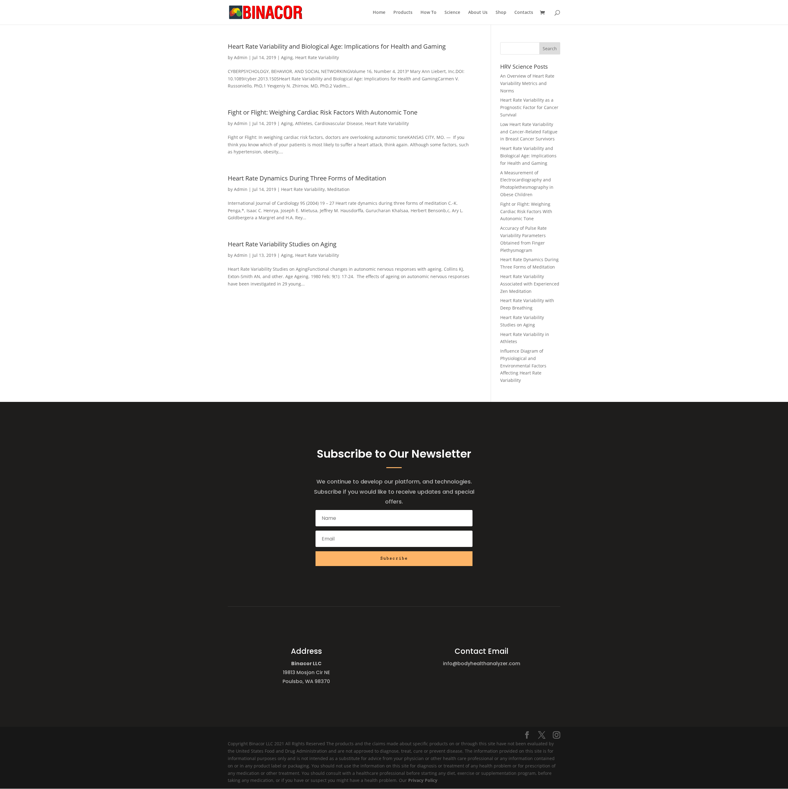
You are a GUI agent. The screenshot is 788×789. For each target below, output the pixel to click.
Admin (240, 57)
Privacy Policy (422, 780)
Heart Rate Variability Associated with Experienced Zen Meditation (529, 283)
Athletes (303, 123)
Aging (287, 57)
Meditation (338, 189)
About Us (478, 12)
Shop (501, 12)
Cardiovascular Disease (339, 123)
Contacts (523, 12)
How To (428, 12)
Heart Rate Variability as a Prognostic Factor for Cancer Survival (529, 107)
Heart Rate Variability (317, 57)
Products (402, 12)
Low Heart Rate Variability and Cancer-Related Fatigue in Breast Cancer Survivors (528, 131)
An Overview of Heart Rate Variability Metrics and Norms (527, 83)
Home (379, 12)
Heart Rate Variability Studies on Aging (282, 244)
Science (452, 12)
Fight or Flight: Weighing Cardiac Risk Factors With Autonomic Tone (322, 112)
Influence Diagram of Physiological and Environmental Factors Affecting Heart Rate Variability (523, 365)
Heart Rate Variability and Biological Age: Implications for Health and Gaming (337, 46)
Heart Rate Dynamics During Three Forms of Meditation (307, 178)
